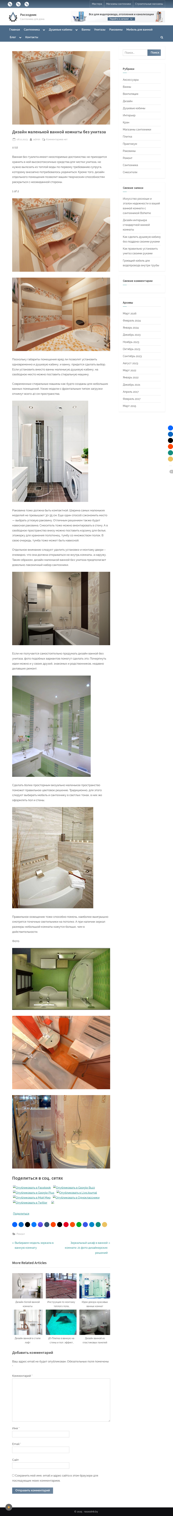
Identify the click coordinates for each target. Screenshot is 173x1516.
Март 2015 (129, 406)
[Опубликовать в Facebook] (32, 1187)
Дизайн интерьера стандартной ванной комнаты (136, 225)
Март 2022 (129, 370)
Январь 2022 (131, 377)
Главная (14, 29)
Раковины (116, 29)
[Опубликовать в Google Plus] (33, 1192)
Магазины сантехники (118, 4)
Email (16, 1444)
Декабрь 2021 (131, 384)
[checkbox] (8, 1507)
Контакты (31, 37)
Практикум (130, 143)
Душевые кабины (60, 29)
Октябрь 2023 (131, 349)
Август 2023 (130, 363)
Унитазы (99, 29)
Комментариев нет (57, 139)
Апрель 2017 (131, 391)
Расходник (28, 14)
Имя (15, 1428)
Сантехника (32, 29)
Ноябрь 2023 (131, 342)
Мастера (97, 4)
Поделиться (21, 1213)
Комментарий (22, 1375)
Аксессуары (131, 79)
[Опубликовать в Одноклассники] (76, 1197)
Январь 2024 (131, 327)
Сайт (15, 1459)
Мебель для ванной (139, 29)
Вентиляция (130, 94)
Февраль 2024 (132, 320)
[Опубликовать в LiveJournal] (77, 1192)
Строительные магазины (149, 4)
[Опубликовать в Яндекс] (52, 1202)
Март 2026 (130, 313)
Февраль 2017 (132, 398)
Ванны (86, 29)
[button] (14, 1224)
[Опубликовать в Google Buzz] (74, 1187)
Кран (126, 122)
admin (36, 139)
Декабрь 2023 (132, 334)
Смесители (130, 172)
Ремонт (21, 1233)
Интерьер (129, 115)
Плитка (127, 136)
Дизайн (127, 101)
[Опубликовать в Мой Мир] (32, 1197)
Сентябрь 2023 (132, 356)
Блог (13, 37)
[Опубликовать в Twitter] (30, 1202)
